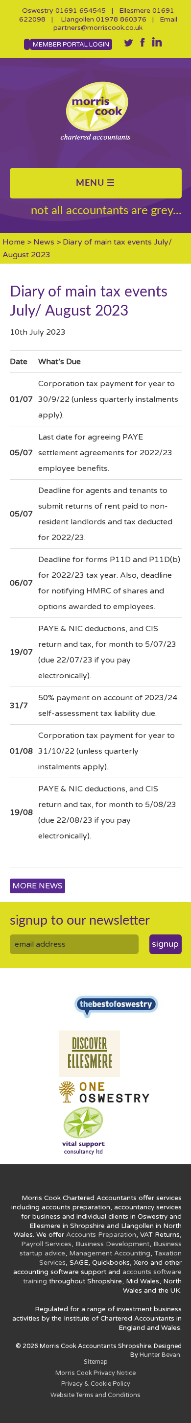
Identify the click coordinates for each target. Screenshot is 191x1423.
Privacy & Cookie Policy (95, 1384)
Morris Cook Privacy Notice (95, 1373)
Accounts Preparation (101, 1235)
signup (165, 944)
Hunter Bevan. (161, 1355)
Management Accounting (109, 1253)
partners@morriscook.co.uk (98, 28)
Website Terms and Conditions (95, 1395)
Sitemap (96, 1362)
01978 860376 (121, 19)
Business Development (112, 1244)
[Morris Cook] (96, 110)
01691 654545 (80, 10)
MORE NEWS (37, 886)
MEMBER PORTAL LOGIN (71, 45)
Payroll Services (46, 1244)
